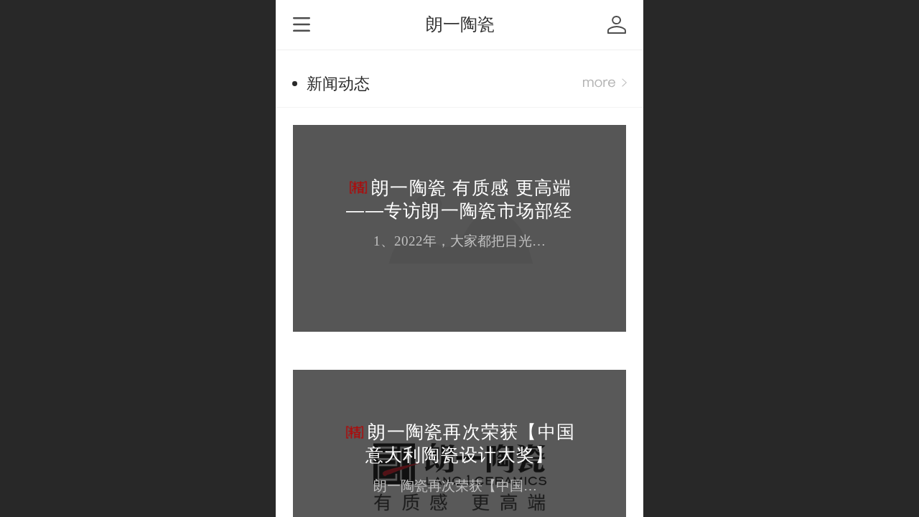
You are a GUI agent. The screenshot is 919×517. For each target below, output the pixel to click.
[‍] (605, 84)
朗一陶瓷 (460, 24)
